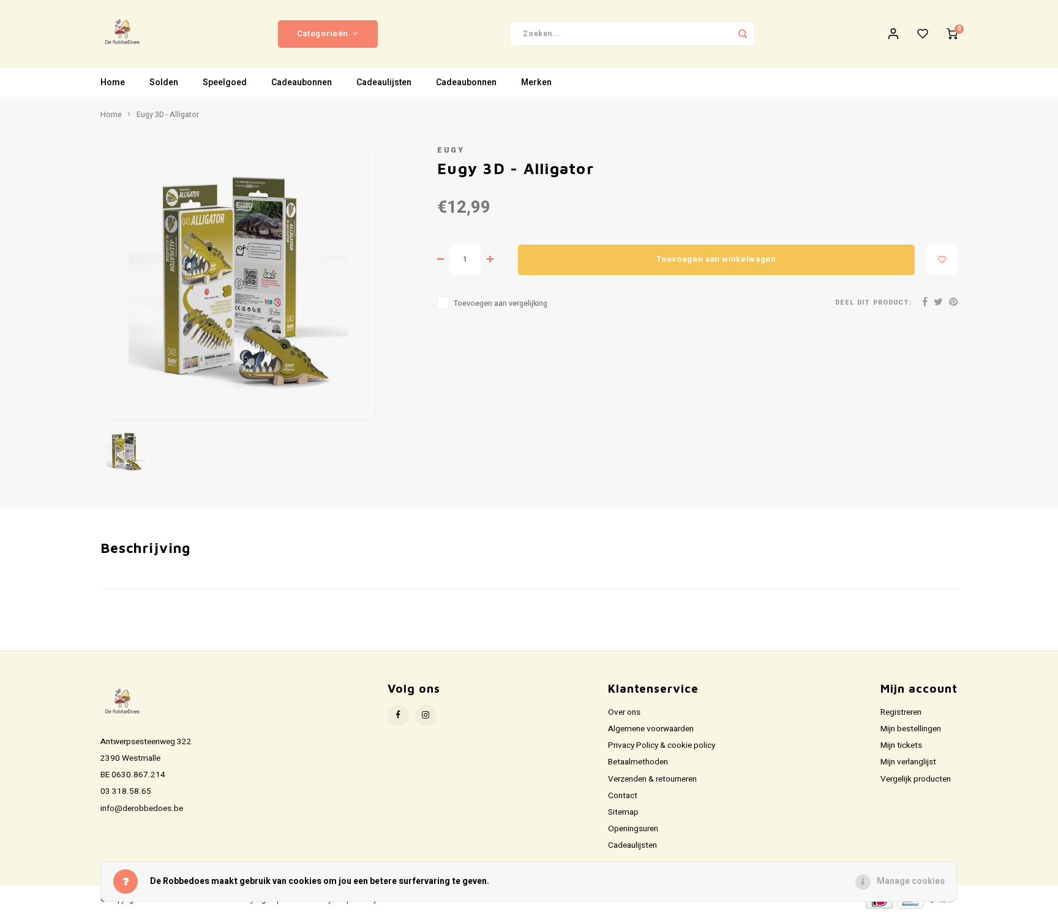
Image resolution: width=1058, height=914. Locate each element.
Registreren (900, 712)
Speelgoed (225, 82)
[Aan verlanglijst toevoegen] (942, 260)
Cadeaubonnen (301, 82)
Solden (163, 82)
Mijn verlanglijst (908, 762)
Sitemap (623, 812)
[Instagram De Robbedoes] (426, 715)
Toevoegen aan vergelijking (500, 303)
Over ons (624, 712)
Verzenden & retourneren (652, 779)
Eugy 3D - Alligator (168, 114)
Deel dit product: (873, 302)
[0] (952, 34)
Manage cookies (911, 881)
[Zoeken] (742, 33)
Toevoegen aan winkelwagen (716, 259)
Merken (536, 82)
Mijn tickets (901, 745)
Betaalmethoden (638, 762)
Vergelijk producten (915, 779)
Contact (622, 796)
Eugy (450, 150)
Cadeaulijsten (383, 82)
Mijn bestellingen (910, 729)
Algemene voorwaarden (651, 729)
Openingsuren (633, 829)
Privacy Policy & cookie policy (661, 745)
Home (112, 82)
